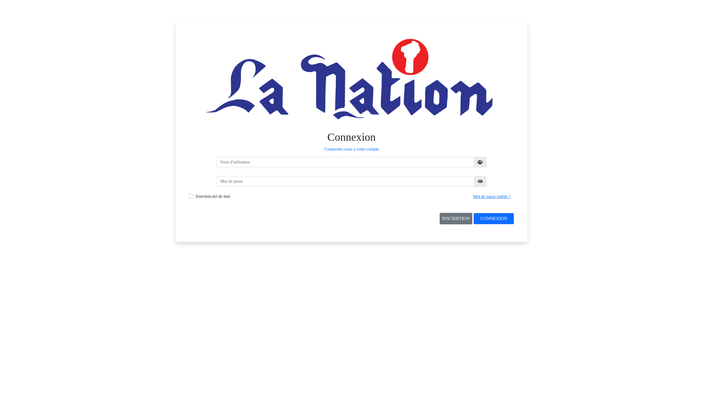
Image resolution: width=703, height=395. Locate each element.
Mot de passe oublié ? (491, 196)
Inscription (456, 218)
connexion (493, 218)
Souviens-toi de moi (213, 196)
